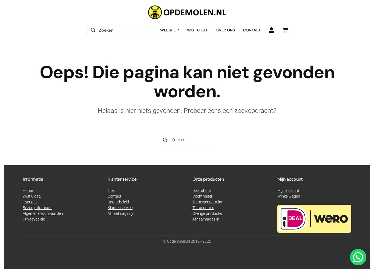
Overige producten (207, 213)
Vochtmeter (202, 196)
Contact (252, 30)
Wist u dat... (32, 196)
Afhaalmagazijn (205, 219)
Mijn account (288, 190)
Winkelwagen (288, 196)
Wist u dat (197, 30)
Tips (111, 190)
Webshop (169, 30)
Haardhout (201, 190)
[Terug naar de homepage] (187, 12)
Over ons (225, 30)
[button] (358, 257)
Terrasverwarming (207, 202)
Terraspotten (203, 208)
